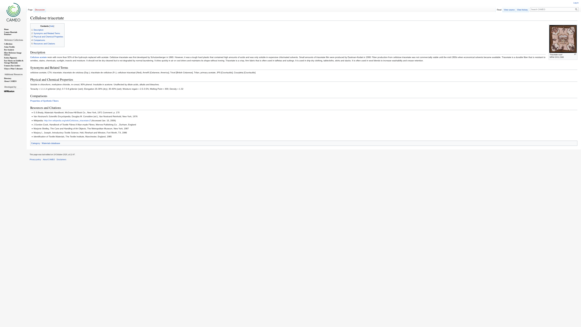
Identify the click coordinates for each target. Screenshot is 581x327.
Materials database (51, 143)
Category (35, 143)
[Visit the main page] (13, 12)
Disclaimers (61, 160)
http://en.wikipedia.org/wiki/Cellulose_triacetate (66, 120)
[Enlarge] (575, 54)
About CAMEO (49, 160)
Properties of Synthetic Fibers (44, 101)
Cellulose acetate (38, 57)
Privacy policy (35, 160)
